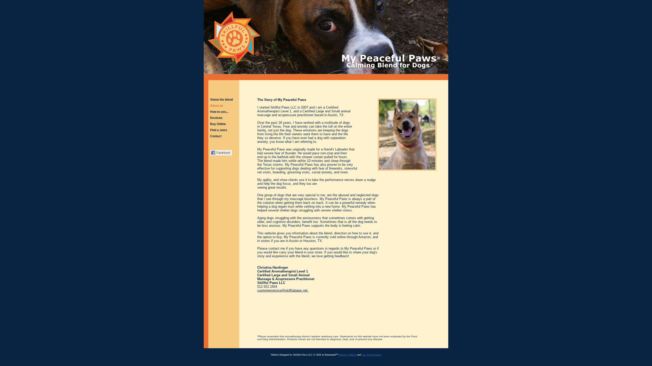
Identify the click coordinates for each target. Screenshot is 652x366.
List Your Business (371, 354)
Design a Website (348, 354)
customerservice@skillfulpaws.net (282, 290)
